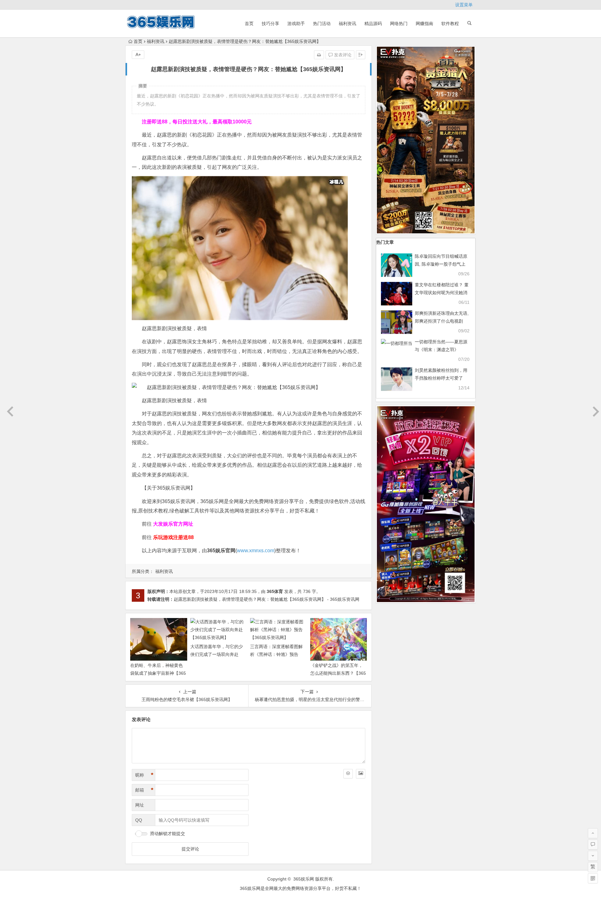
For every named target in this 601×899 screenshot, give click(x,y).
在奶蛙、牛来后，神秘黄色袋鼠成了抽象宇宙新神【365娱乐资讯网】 (158, 673)
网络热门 (399, 23)
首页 (249, 23)
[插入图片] (360, 773)
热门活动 (322, 23)
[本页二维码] (593, 878)
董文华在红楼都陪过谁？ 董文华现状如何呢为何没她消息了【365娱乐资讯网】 (442, 292)
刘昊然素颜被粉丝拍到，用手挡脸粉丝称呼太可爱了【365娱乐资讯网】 (441, 378)
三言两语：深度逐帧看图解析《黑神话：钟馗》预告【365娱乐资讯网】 (276, 654)
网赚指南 (424, 23)
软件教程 (450, 23)
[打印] (319, 54)
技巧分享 (270, 23)
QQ (138, 820)
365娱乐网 (303, 878)
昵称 (144, 775)
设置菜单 (464, 4)
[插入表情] (348, 773)
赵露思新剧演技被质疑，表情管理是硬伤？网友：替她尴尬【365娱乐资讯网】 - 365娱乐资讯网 (266, 599)
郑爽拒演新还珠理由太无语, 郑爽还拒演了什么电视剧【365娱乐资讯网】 (442, 321)
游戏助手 (296, 23)
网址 (139, 805)
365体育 (275, 591)
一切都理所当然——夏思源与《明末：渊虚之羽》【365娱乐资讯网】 (441, 349)
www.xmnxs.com (255, 550)
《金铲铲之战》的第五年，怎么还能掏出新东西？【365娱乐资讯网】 (338, 673)
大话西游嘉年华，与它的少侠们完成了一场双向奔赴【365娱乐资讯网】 (216, 654)
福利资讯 (347, 23)
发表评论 (342, 54)
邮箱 (144, 790)
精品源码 (373, 23)
